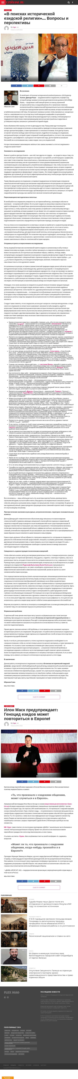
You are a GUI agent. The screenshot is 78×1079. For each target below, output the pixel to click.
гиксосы (12, 427)
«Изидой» (59, 367)
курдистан (15, 1030)
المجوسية (21, 324)
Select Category (19, 1040)
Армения (7, 1037)
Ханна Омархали (10, 1046)
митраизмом (56, 324)
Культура (18, 1035)
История (21, 1054)
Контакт (43, 1065)
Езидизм (13, 1065)
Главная (6, 1065)
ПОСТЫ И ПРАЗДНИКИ (11, 1054)
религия (33, 1037)
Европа (7, 1033)
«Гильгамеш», (55, 351)
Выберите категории (29, 1035)
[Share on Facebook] (16, 85)
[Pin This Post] (38, 85)
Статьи (22, 1030)
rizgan (14, 27)
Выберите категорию (22, 1051)
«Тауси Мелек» (27, 393)
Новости (7, 1030)
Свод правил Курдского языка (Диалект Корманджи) (17, 1043)
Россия (28, 1030)
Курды (7, 1051)
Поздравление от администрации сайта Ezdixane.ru (17, 1049)
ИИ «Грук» (8, 827)
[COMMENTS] (61, 85)
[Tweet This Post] (27, 85)
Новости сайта (30, 1033)
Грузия (12, 1035)
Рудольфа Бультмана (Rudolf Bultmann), (38, 565)
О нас (6, 1035)
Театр (12, 1051)
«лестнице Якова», (46, 364)
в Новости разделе (18, 1037)
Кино (27, 1037)
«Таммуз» (58, 391)
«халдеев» (68, 331)
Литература (8, 1040)
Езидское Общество (17, 1033)
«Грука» (21, 836)
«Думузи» (29, 391)
